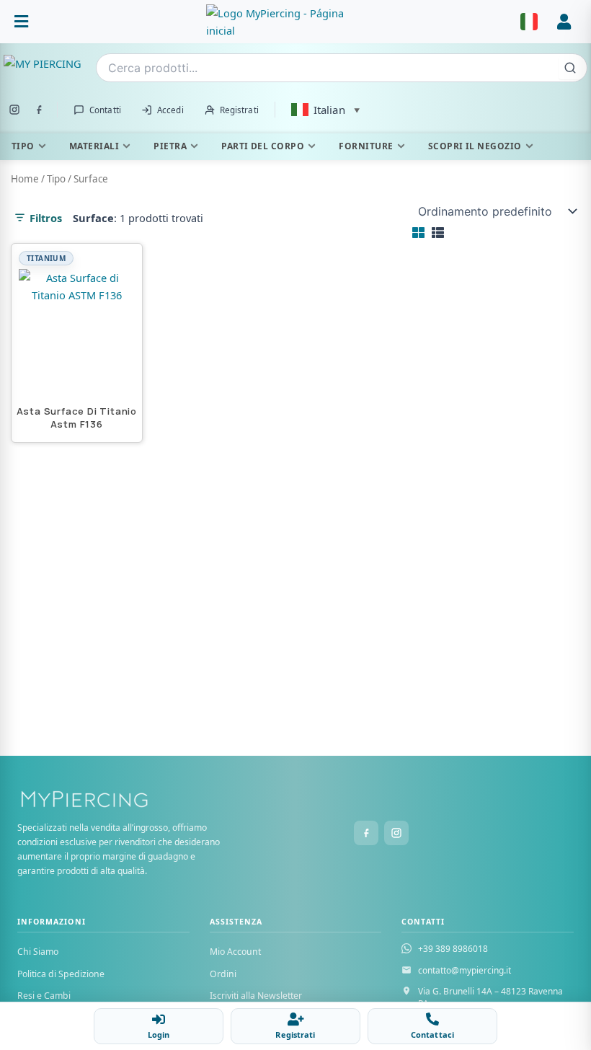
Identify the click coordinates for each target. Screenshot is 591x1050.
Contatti (105, 110)
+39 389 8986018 (453, 949)
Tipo (23, 146)
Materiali (94, 146)
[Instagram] (14, 109)
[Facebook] (39, 109)
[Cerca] (570, 67)
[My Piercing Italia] (295, 804)
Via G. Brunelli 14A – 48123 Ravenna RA (490, 997)
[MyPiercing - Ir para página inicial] (278, 21)
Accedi (170, 110)
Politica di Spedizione (61, 974)
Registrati (239, 110)
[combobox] (341, 67)
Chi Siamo (37, 951)
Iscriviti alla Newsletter (256, 995)
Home (25, 178)
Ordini (223, 974)
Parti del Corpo (262, 146)
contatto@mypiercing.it (464, 970)
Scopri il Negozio (475, 146)
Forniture (366, 146)
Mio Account (235, 951)
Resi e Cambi (44, 995)
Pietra (170, 146)
